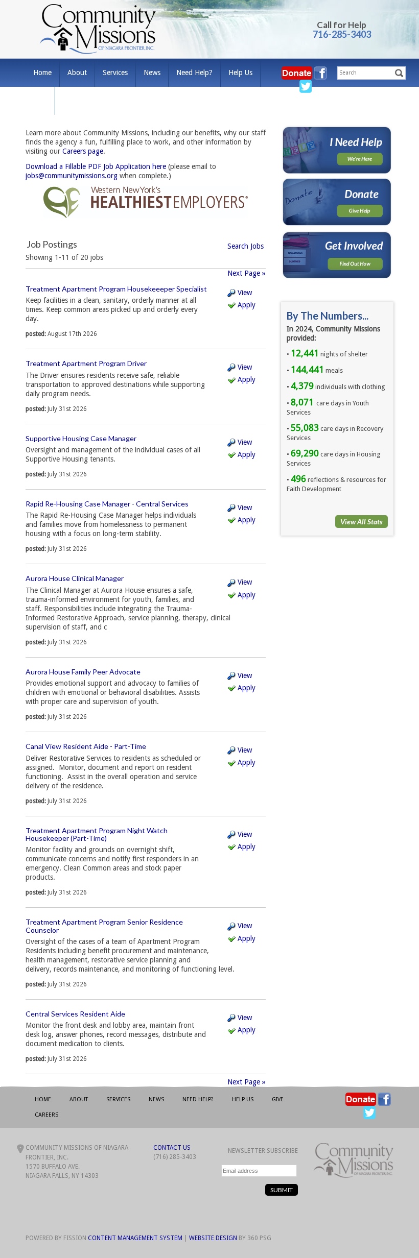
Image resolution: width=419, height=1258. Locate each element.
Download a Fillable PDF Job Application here (96, 166)
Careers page (82, 151)
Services (115, 72)
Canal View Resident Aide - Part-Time (86, 746)
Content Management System (135, 1238)
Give (40, 100)
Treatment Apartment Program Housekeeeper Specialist (116, 288)
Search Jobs (245, 246)
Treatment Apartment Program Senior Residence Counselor (104, 925)
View (244, 292)
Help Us (240, 72)
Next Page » (246, 273)
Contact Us (172, 1147)
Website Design (213, 1238)
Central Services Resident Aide (75, 1013)
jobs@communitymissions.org (72, 176)
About (77, 72)
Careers (74, 100)
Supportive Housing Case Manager (81, 438)
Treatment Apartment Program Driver (86, 363)
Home (42, 72)
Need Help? (194, 72)
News (152, 72)
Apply (245, 305)
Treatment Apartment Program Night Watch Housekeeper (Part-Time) (97, 834)
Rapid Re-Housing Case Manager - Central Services (107, 503)
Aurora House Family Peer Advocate (83, 671)
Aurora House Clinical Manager (75, 578)
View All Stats (361, 521)
